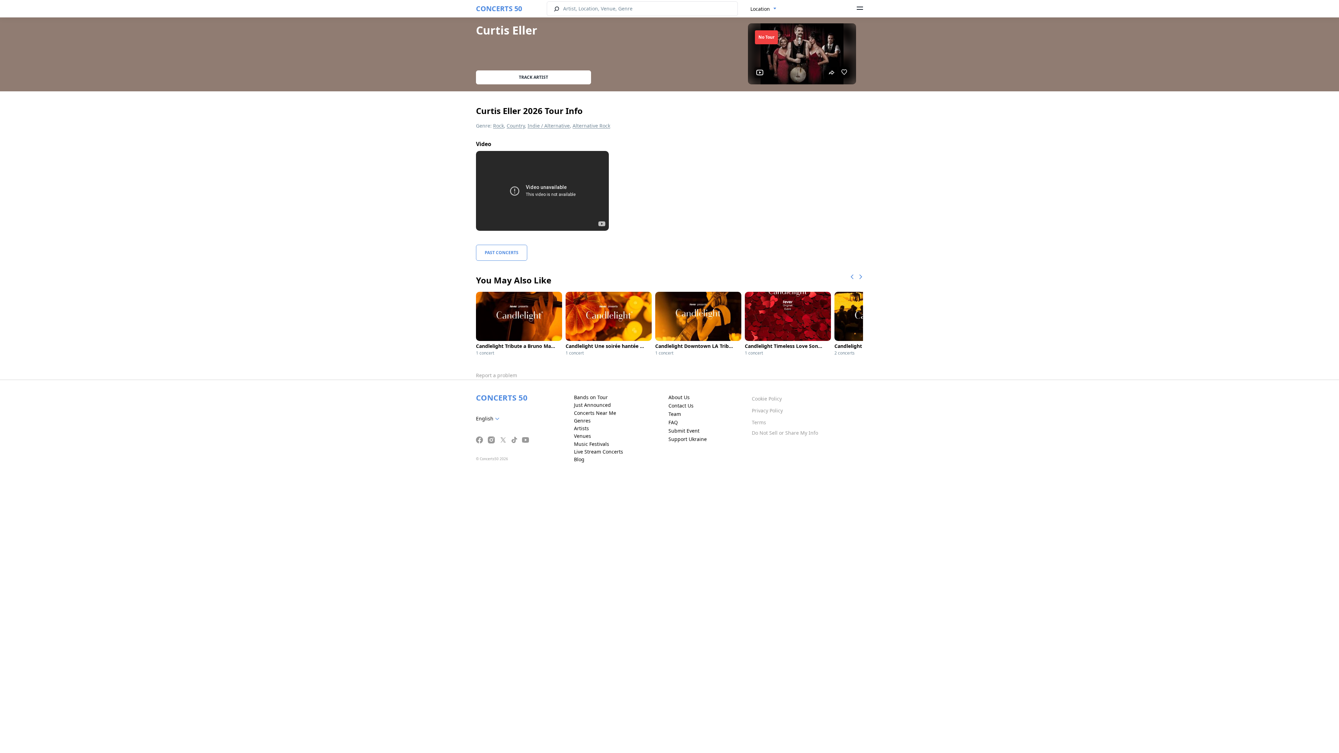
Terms (759, 422)
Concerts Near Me (595, 413)
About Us (679, 397)
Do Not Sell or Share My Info (785, 432)
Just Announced (592, 405)
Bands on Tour (591, 397)
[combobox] (763, 9)
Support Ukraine (687, 439)
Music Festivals (591, 444)
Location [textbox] (760, 9)
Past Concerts (502, 253)
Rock (498, 125)
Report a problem (496, 375)
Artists (581, 428)
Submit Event (683, 430)
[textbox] (489, 419)
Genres (582, 420)
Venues (582, 436)
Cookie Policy (767, 398)
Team (674, 414)
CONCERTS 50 (499, 8)
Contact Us (681, 405)
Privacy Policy (767, 410)
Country (516, 125)
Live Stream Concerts (598, 451)
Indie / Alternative (549, 125)
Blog (579, 459)
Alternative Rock (591, 125)
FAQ (673, 422)
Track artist (533, 77)
